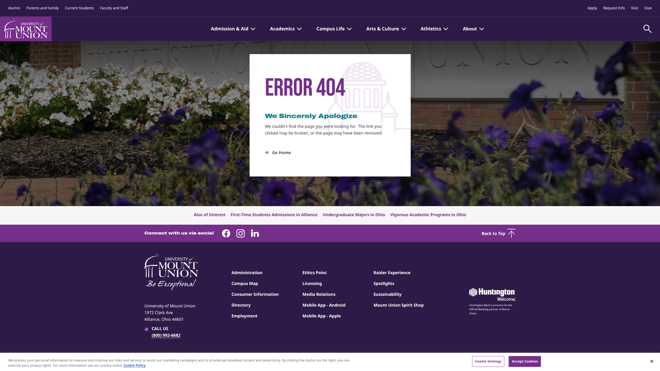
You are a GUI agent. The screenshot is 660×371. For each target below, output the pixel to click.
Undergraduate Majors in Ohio (354, 214)
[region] (330, 362)
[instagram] (240, 233)
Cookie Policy (134, 365)
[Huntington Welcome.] (492, 294)
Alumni (14, 8)
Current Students (79, 8)
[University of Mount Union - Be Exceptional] (171, 272)
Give (648, 8)
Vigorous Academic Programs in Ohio (428, 214)
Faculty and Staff (114, 8)
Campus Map (245, 283)
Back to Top (493, 233)
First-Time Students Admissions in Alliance (274, 214)
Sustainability (388, 294)
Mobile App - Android (323, 305)
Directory (241, 305)
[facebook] (226, 233)
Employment (245, 316)
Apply (592, 8)
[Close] (651, 361)
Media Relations (318, 294)
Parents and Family (43, 8)
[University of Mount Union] (26, 28)
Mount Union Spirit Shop (399, 305)
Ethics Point (314, 272)
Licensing (312, 283)
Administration (247, 272)
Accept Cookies (525, 361)
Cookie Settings (488, 361)
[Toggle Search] (648, 29)
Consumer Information (255, 294)
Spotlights (384, 283)
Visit (634, 8)
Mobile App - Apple (321, 316)
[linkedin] (255, 233)
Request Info (614, 8)
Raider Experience (392, 272)
